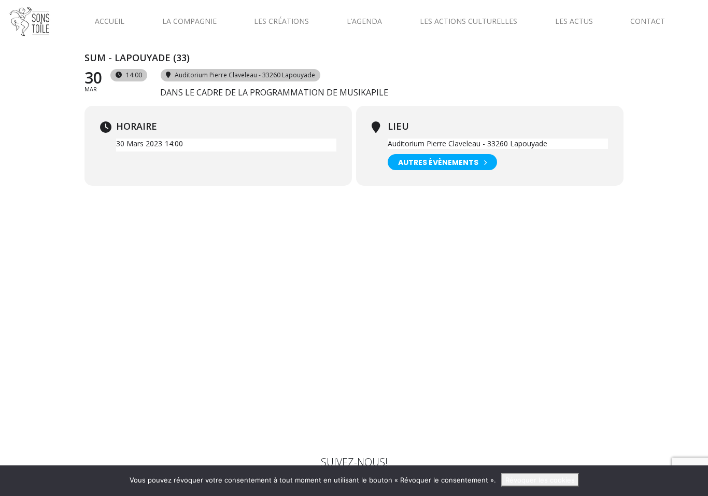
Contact (647, 21)
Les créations (281, 21)
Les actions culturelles (468, 21)
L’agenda (364, 21)
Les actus (574, 21)
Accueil (109, 21)
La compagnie (189, 21)
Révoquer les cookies (540, 480)
